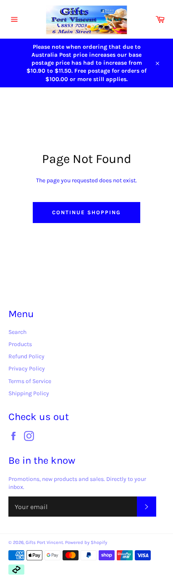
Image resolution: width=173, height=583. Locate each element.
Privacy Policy (26, 368)
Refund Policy (26, 356)
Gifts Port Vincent (44, 542)
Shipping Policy (28, 393)
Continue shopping (86, 212)
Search (17, 332)
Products (20, 344)
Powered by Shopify (86, 542)
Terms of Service (29, 381)
